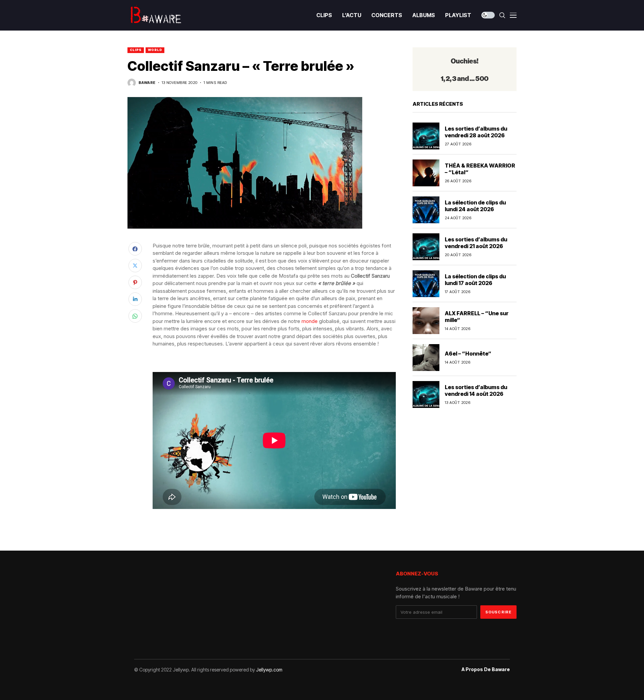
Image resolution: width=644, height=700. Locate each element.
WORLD (155, 50)
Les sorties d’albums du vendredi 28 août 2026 (476, 131)
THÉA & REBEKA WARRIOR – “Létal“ (480, 168)
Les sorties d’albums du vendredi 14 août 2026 (476, 390)
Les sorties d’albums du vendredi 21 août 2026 (476, 242)
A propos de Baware (486, 669)
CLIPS (136, 50)
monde (310, 321)
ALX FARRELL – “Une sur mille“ (476, 316)
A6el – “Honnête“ (468, 353)
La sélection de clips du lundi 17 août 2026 (475, 279)
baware (147, 83)
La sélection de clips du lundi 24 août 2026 (475, 205)
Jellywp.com (269, 669)
